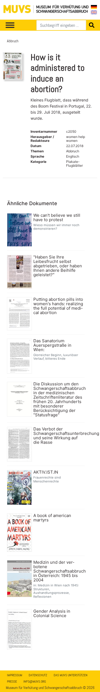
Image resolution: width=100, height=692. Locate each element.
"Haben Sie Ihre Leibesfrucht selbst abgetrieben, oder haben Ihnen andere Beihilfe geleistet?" (57, 266)
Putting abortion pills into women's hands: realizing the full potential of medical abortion (58, 306)
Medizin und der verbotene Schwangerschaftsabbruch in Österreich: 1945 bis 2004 (58, 571)
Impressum (14, 675)
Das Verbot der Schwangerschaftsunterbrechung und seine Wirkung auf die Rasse (58, 436)
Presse (12, 681)
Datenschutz (38, 675)
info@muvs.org (34, 681)
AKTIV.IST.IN (45, 472)
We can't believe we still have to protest (56, 217)
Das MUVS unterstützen (71, 675)
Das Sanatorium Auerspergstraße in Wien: (52, 345)
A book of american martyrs (52, 517)
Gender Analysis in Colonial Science (51, 613)
